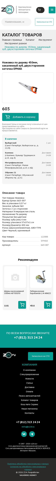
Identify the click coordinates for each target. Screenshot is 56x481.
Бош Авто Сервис (29, 404)
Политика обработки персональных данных (28, 464)
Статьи (29, 383)
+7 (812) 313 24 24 (28, 337)
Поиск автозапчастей (29, 396)
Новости (29, 378)
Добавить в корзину (24, 116)
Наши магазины (29, 408)
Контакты (29, 413)
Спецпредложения (29, 374)
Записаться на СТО (44, 22)
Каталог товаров (29, 400)
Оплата (29, 391)
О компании (29, 370)
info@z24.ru (28, 426)
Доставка (29, 387)
